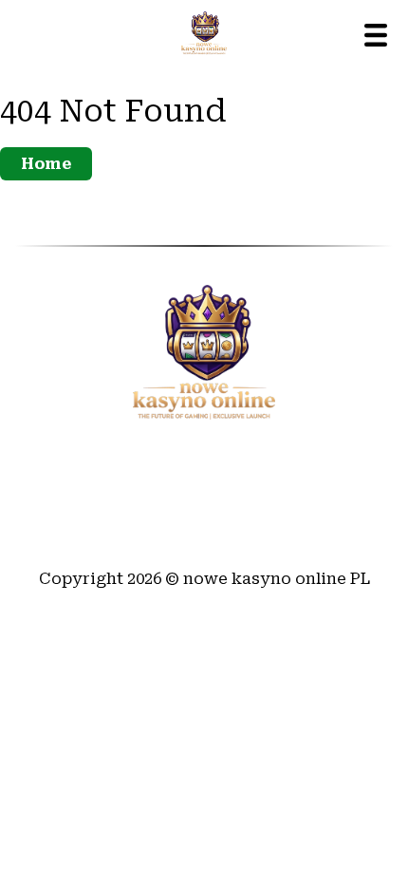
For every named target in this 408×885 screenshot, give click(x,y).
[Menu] (376, 35)
